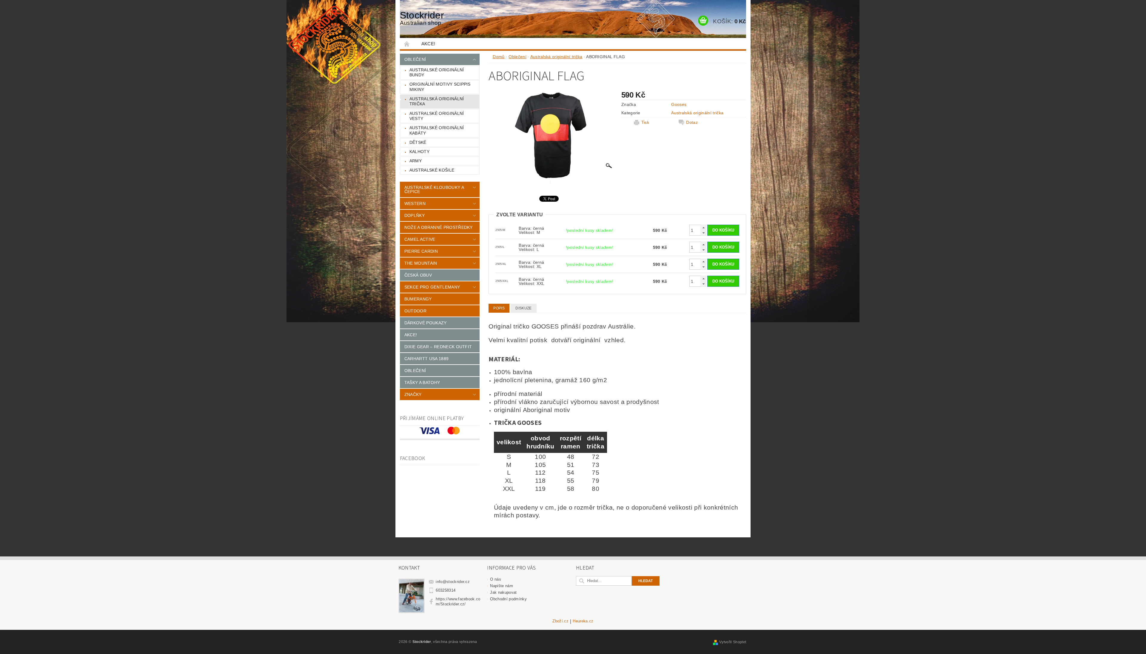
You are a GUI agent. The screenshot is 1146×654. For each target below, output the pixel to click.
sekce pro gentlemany (432, 287)
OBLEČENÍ (415, 370)
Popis (499, 308)
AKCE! (428, 43)
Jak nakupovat (503, 592)
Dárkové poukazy (425, 322)
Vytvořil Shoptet (732, 642)
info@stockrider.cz (453, 581)
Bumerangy (418, 299)
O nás (495, 579)
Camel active (419, 239)
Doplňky (414, 215)
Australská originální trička (436, 101)
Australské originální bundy (436, 72)
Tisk (645, 122)
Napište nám (501, 586)
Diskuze (523, 308)
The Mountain (420, 263)
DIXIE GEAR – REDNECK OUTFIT (438, 346)
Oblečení (415, 59)
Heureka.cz (583, 621)
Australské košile (431, 170)
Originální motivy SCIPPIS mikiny (440, 87)
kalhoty (419, 151)
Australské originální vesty (436, 116)
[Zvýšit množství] (703, 227)
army (415, 160)
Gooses (678, 104)
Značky (413, 394)
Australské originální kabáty (436, 130)
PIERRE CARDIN (421, 251)
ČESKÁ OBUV (418, 275)
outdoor (415, 311)
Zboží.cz (560, 621)
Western (415, 203)
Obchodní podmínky (508, 599)
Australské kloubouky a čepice (434, 189)
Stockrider (422, 18)
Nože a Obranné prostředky (438, 227)
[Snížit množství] (703, 233)
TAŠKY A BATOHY (422, 382)
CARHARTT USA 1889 (426, 358)
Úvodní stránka (407, 43)
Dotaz (692, 122)
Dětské (417, 142)
